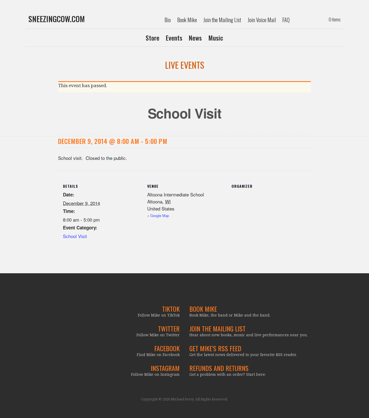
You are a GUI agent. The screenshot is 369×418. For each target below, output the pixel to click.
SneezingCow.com (56, 19)
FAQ (286, 20)
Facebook (167, 348)
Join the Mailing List (222, 20)
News (195, 37)
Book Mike (187, 20)
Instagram (165, 368)
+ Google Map (158, 215)
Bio (168, 20)
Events (174, 37)
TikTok (171, 309)
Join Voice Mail (262, 20)
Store (152, 37)
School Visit (75, 236)
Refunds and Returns (219, 368)
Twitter (169, 328)
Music (215, 37)
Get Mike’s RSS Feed (215, 348)
